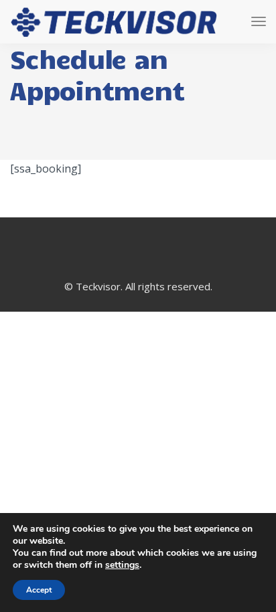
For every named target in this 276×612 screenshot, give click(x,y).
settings (122, 565)
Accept (39, 590)
